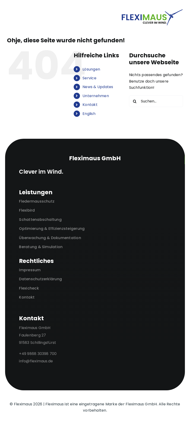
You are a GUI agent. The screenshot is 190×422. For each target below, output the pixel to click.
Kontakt (90, 104)
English (88, 113)
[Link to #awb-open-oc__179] (58, 17)
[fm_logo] (152, 10)
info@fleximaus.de (36, 361)
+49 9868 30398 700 (38, 353)
